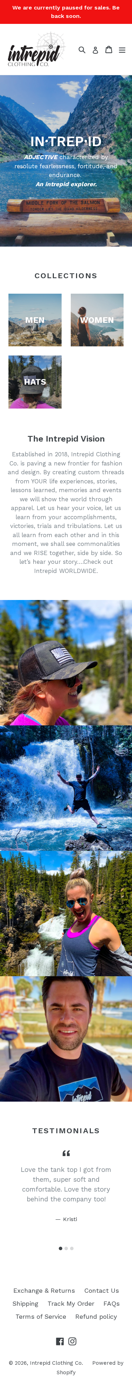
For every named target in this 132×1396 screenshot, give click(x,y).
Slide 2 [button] (66, 1248)
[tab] (60, 1248)
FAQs (111, 1303)
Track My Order (71, 1303)
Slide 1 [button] (60, 1248)
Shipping (25, 1303)
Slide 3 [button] (72, 1248)
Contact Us (101, 1290)
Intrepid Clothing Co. (56, 1363)
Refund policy (96, 1316)
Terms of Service (40, 1316)
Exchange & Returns (44, 1290)
